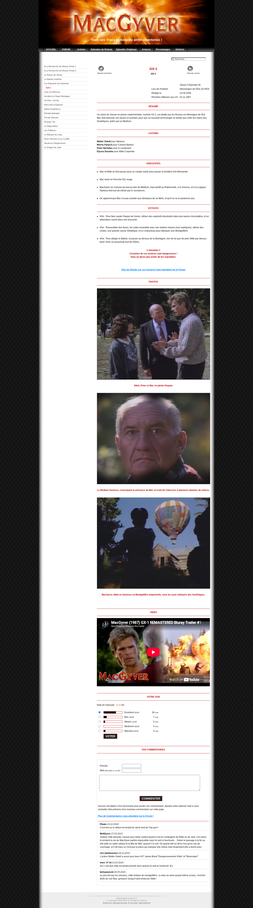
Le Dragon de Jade (52, 147)
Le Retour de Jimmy (53, 75)
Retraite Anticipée (52, 113)
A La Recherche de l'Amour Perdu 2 (60, 71)
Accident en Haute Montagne (57, 96)
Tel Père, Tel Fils (51, 100)
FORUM (66, 49)
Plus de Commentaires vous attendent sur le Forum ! (126, 816)
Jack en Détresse (52, 92)
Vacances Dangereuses (55, 143)
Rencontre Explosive (53, 105)
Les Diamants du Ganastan (56, 83)
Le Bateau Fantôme (53, 79)
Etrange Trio (49, 122)
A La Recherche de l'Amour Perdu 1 (60, 66)
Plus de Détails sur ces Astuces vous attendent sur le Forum (153, 269)
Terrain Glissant (51, 117)
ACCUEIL (51, 49)
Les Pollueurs (50, 130)
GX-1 (48, 88)
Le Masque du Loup (53, 134)
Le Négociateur (51, 126)
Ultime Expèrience (52, 109)
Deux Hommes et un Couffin (56, 139)
